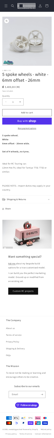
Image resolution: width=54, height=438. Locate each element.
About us (10, 328)
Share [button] (8, 208)
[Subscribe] (42, 394)
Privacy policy (11, 434)
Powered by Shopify (30, 429)
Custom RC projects (23, 291)
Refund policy (46, 429)
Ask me (12, 263)
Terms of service (14, 335)
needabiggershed (15, 429)
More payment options (27, 128)
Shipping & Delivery (15, 348)
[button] (6, 6)
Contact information (43, 434)
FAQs (8, 355)
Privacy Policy (12, 341)
